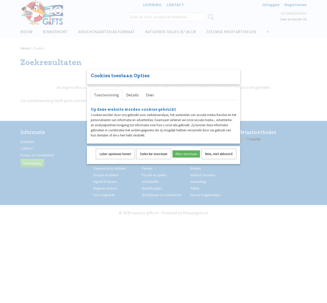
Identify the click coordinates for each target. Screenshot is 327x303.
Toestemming (106, 94)
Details (132, 94)
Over (150, 94)
